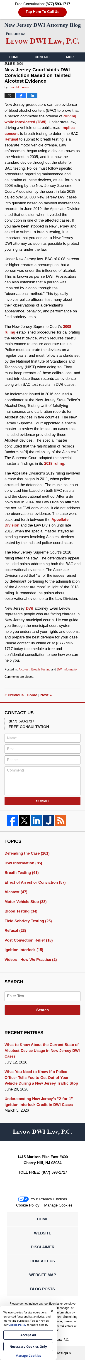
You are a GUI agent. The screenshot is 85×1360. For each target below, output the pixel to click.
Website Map (42, 1275)
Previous (14, 695)
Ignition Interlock (24, 950)
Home (14, 57)
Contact (42, 57)
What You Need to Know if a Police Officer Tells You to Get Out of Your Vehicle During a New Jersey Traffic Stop (41, 1078)
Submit (42, 801)
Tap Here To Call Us (42, 12)
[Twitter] (24, 820)
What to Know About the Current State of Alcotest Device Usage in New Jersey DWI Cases (42, 1050)
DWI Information (67, 669)
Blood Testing (21, 911)
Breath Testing (40, 669)
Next (46, 695)
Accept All (28, 1335)
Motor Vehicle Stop (26, 902)
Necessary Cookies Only (28, 1346)
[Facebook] (12, 820)
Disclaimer (42, 1247)
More (71, 57)
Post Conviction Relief (29, 940)
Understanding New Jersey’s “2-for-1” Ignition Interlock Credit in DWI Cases (39, 1102)
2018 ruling (54, 463)
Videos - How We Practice (31, 959)
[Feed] (61, 820)
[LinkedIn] (36, 820)
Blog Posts (42, 1289)
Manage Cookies (58, 1205)
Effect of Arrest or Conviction (35, 882)
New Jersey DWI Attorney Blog (43, 38)
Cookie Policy (27, 1205)
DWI (29, 608)
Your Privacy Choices (49, 1199)
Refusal (11, 139)
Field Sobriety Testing (28, 921)
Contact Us (42, 1261)
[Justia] (48, 820)
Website (42, 1233)
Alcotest (24, 669)
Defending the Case (27, 853)
